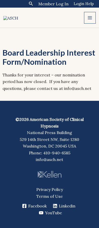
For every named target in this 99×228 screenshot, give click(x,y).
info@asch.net (49, 159)
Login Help (84, 3)
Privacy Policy (49, 189)
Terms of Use (49, 196)
